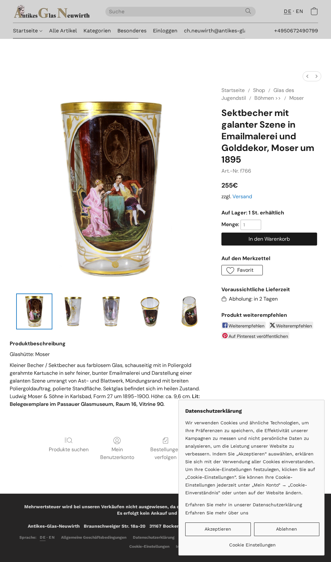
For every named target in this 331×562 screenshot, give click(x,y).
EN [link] (52, 537)
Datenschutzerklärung (154, 537)
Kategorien (97, 31)
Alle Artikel (63, 31)
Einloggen (165, 31)
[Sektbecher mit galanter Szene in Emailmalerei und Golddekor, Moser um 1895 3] (150, 311)
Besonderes (131, 31)
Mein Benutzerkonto (117, 453)
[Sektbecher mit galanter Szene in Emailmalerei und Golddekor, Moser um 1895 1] (73, 311)
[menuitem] (307, 76)
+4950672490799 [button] (296, 31)
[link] (252, 542)
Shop (259, 90)
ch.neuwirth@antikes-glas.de (220, 31)
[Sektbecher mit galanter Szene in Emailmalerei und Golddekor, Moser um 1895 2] (111, 311)
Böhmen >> (267, 98)
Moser (296, 98)
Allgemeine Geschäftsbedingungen (93, 537)
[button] (52, 11)
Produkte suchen (69, 449)
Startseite (26, 31)
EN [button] (299, 11)
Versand (242, 196)
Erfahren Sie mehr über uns (216, 512)
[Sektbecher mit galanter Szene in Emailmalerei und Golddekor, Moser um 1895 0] (34, 311)
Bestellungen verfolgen (165, 453)
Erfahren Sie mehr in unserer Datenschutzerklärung (243, 504)
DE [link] (43, 537)
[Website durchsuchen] (248, 11)
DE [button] (287, 11)
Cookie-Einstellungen (149, 546)
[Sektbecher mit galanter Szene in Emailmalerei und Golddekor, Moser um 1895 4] (189, 311)
